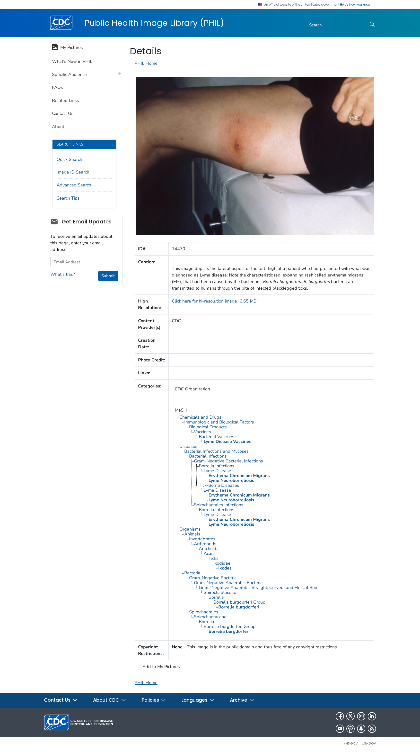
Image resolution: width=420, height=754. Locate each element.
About (58, 126)
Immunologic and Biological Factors (219, 422)
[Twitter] (350, 716)
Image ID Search (73, 172)
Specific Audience (69, 74)
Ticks (214, 558)
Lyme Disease (217, 471)
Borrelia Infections (216, 466)
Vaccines (202, 432)
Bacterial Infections (208, 456)
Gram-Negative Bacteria (213, 578)
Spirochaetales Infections (218, 505)
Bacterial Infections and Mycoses (216, 451)
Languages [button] (195, 700)
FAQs (57, 87)
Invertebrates (202, 539)
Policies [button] (151, 700)
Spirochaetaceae (220, 592)
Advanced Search (74, 185)
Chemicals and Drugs (200, 417)
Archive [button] (239, 700)
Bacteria (192, 573)
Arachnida (209, 549)
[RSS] (372, 729)
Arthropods (205, 544)
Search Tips (68, 198)
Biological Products (208, 427)
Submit (108, 276)
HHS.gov (350, 743)
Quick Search (69, 159)
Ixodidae (221, 563)
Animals (192, 534)
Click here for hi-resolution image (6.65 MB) (215, 301)
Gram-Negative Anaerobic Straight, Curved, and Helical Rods (259, 587)
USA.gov (369, 743)
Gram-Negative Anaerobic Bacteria (228, 583)
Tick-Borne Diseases (219, 485)
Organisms (190, 529)
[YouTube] (340, 729)
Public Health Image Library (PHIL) (154, 23)
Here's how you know (355, 4)
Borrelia (216, 597)
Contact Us (62, 113)
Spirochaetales (203, 612)
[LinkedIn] (372, 716)
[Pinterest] (350, 729)
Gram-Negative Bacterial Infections (228, 461)
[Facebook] (340, 716)
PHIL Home (146, 63)
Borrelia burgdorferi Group (239, 602)
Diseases (188, 446)
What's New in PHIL (72, 61)
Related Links (65, 100)
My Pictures (70, 47)
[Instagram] (361, 716)
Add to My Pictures (160, 667)
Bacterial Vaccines (216, 437)
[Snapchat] (361, 729)
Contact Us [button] (58, 700)
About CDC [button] (106, 700)
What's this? (62, 274)
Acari (209, 553)
